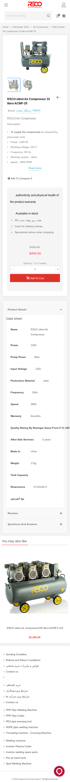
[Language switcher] (63, 15)
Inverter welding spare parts (22, 752)
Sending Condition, (16, 654)
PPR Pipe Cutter (15, 715)
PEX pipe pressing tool (19, 721)
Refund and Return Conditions (23, 660)
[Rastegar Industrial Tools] (35, 4)
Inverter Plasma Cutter (19, 746)
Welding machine (15, 740)
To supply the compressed (25, 132)
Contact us (12, 671)
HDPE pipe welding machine (22, 727)
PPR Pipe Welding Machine (21, 709)
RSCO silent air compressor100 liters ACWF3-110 (35, 628)
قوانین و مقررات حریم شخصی (22, 665)
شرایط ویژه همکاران (17, 690)
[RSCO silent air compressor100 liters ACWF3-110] (35, 587)
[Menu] (6, 4)
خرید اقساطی (13, 685)
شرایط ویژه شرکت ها (17, 696)
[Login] (63, 4)
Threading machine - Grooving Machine (28, 732)
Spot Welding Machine (18, 763)
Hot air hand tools (16, 757)
